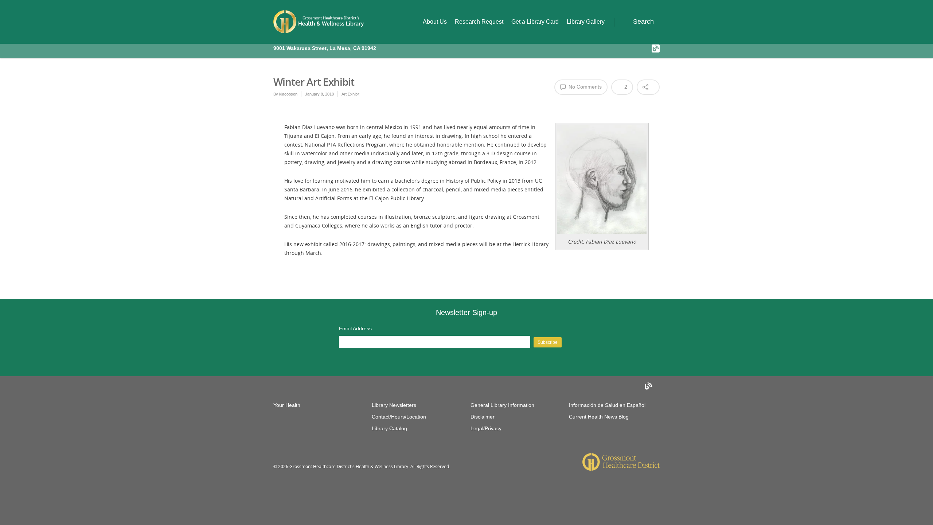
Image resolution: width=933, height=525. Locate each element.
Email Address (355, 328)
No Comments (584, 87)
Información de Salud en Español (607, 405)
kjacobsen (288, 94)
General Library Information (502, 405)
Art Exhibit (350, 94)
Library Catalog (389, 428)
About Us (435, 22)
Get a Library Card (535, 22)
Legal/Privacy (486, 428)
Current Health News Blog (599, 417)
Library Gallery (586, 22)
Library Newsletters (394, 405)
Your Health (286, 405)
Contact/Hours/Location (399, 417)
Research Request (479, 22)
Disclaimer (483, 417)
